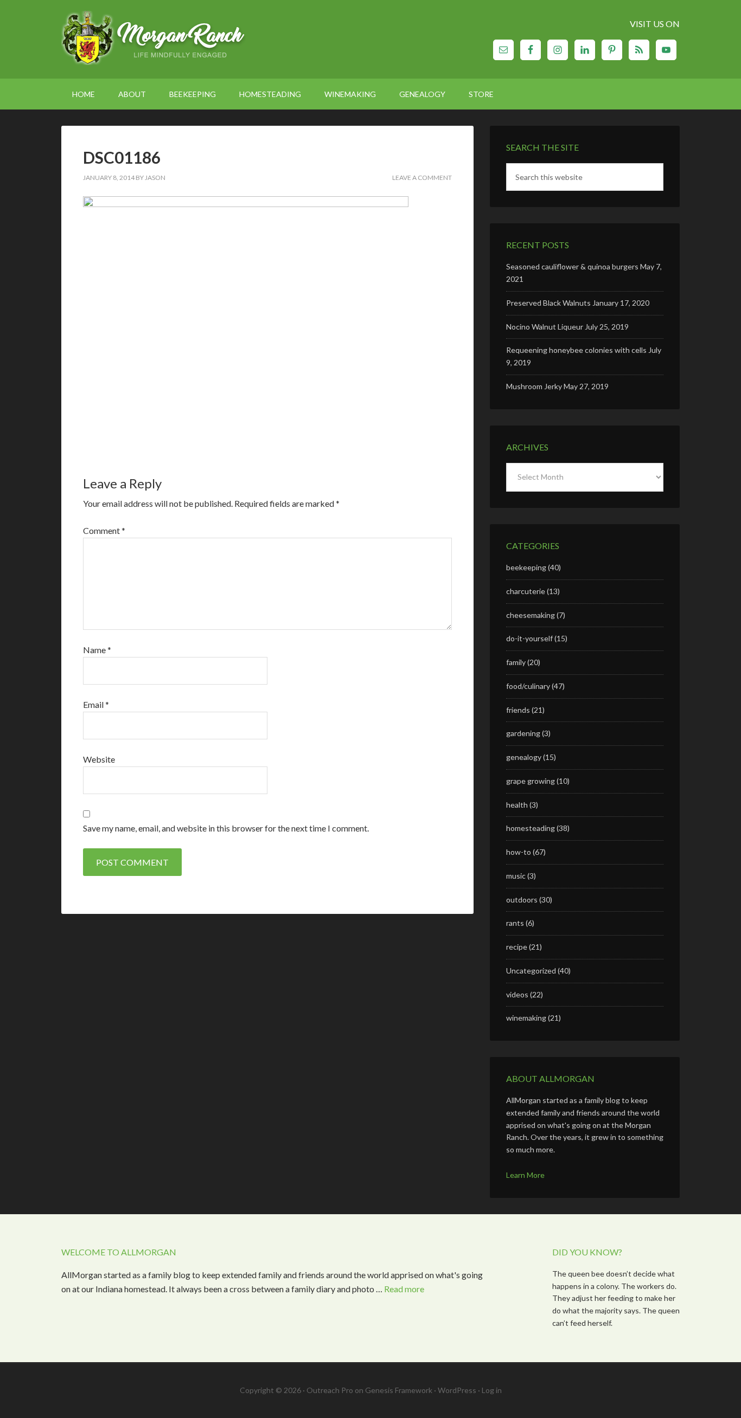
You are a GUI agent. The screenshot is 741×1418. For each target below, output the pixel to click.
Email (96, 704)
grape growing (530, 780)
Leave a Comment (422, 177)
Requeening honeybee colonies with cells (576, 349)
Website (99, 759)
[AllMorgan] (153, 39)
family (516, 662)
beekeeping (526, 567)
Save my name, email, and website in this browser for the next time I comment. (226, 828)
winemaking (526, 1017)
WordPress (457, 1390)
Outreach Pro (329, 1390)
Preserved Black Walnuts (548, 302)
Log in (492, 1390)
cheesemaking (530, 615)
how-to (518, 851)
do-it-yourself (529, 638)
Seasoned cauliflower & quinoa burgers (572, 266)
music (516, 875)
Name (97, 649)
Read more (404, 1289)
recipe (516, 946)
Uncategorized (531, 970)
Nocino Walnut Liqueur (544, 326)
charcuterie (525, 591)
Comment (104, 530)
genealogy (523, 757)
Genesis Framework (398, 1390)
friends (518, 709)
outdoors (522, 899)
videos (517, 994)
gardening (523, 733)
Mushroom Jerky (534, 386)
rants (515, 922)
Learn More (525, 1174)
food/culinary (528, 686)
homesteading (530, 828)
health (517, 804)
